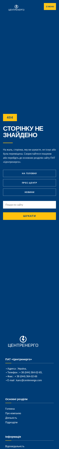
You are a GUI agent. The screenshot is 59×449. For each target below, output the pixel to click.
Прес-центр (29, 183)
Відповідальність (14, 446)
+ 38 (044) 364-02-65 (30, 372)
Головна (10, 408)
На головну (29, 173)
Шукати (29, 215)
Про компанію (13, 413)
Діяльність (11, 417)
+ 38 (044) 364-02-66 (26, 376)
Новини (29, 192)
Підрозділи (11, 422)
